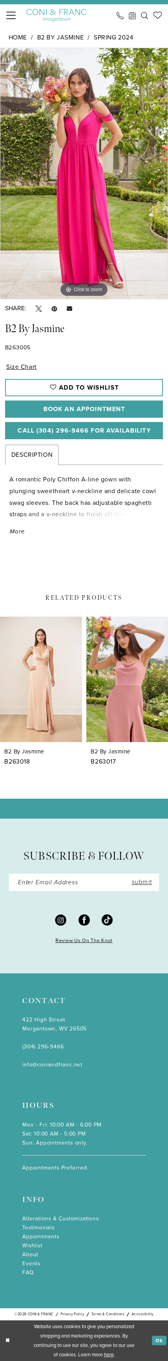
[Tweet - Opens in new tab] (38, 308)
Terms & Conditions (108, 1314)
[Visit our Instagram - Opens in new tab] (61, 919)
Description (31, 454)
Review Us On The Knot (84, 940)
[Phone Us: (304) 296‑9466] (120, 15)
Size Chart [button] (21, 366)
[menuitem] (11, 15)
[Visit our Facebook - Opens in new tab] (84, 919)
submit (142, 882)
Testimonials (38, 1227)
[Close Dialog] (7, 1340)
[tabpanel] (84, 173)
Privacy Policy (72, 1314)
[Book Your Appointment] (132, 15)
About (30, 1254)
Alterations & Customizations (60, 1218)
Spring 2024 (113, 37)
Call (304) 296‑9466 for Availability (84, 430)
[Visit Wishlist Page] (157, 15)
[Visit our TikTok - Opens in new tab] (107, 919)
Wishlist (32, 1245)
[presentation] (41, 679)
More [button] (17, 531)
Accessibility (143, 1314)
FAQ (28, 1272)
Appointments (40, 1236)
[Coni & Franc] (57, 15)
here (109, 1354)
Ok (159, 1340)
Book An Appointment (84, 408)
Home (18, 37)
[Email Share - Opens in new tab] (69, 308)
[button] (11, 15)
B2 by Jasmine (60, 37)
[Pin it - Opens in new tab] (54, 308)
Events (31, 1263)
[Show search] (144, 15)
